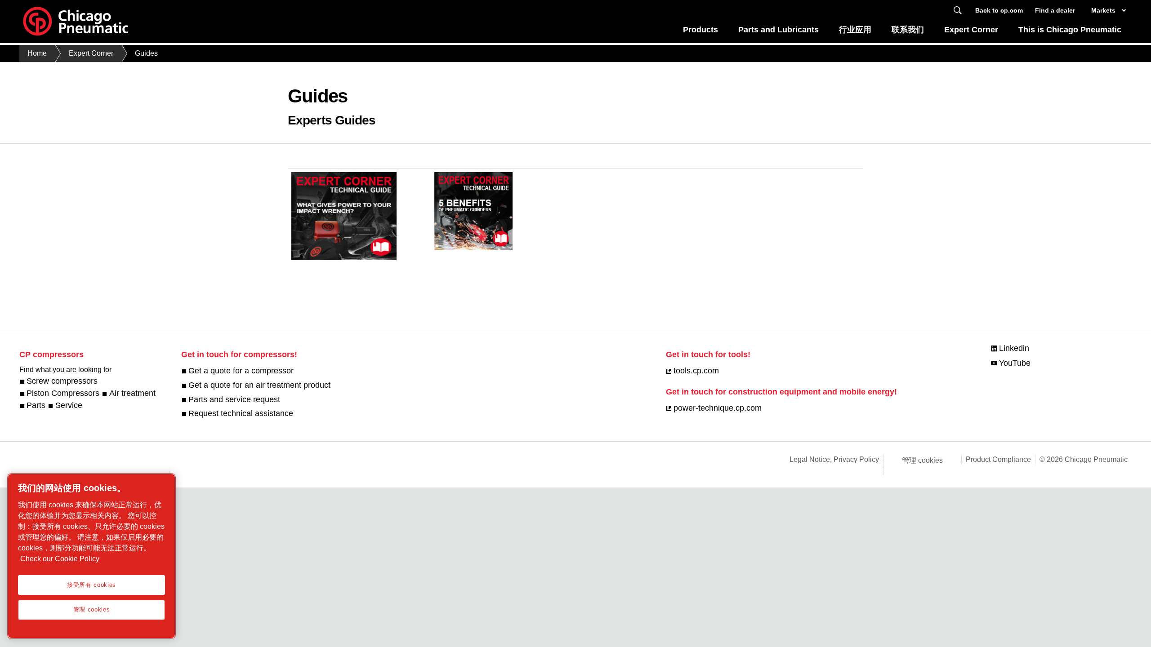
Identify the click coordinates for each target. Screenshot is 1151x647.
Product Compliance (998, 459)
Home (37, 53)
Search (957, 10)
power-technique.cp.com (717, 407)
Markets (1103, 10)
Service (68, 405)
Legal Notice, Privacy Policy (834, 459)
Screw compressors (62, 381)
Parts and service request (234, 399)
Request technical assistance (240, 413)
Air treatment (132, 393)
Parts (36, 405)
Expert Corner (971, 29)
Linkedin (1014, 348)
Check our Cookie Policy (59, 559)
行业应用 (855, 29)
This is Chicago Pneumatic (1069, 29)
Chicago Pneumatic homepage (75, 21)
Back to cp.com (999, 10)
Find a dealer (1055, 10)
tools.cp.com (696, 370)
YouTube (1015, 363)
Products (700, 29)
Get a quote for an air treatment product (259, 385)
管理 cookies (922, 460)
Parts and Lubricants (778, 29)
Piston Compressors (63, 393)
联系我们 (908, 29)
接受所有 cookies (91, 584)
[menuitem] (700, 32)
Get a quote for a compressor (241, 370)
